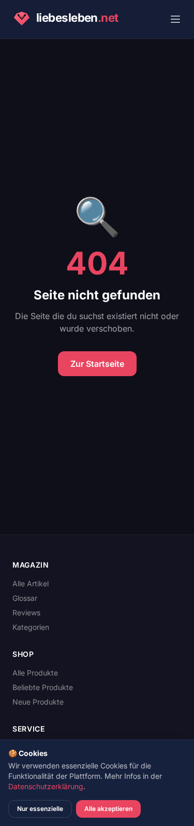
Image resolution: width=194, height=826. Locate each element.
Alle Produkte (35, 672)
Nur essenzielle (40, 809)
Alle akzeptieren (108, 809)
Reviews (26, 612)
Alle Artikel (30, 583)
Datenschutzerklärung (45, 786)
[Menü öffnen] (175, 19)
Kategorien (30, 627)
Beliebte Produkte (42, 687)
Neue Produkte (38, 701)
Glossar (24, 598)
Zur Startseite (97, 364)
